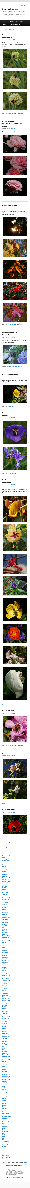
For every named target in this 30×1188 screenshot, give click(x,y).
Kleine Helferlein (6, 1113)
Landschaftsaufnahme (7, 1115)
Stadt (3, 1138)
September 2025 (6, 881)
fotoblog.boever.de (10, 9)
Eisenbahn (4, 1106)
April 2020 (4, 988)
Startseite (5, 21)
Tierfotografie (20, 113)
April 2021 (4, 968)
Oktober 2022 (5, 939)
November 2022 (6, 937)
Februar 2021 (5, 972)
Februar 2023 (5, 932)
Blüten (3, 704)
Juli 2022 (4, 944)
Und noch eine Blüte (10, 374)
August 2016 (5, 1061)
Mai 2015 (4, 1086)
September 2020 (6, 980)
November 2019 (6, 997)
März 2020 (4, 990)
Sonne (3, 1133)
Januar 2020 (5, 993)
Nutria (3, 857)
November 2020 (6, 977)
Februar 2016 (5, 1071)
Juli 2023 (4, 924)
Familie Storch (5, 860)
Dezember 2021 (6, 955)
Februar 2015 (5, 1091)
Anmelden (4, 1154)
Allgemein (4, 1100)
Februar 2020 (5, 992)
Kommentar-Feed (6, 1157)
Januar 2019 (5, 1013)
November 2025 (6, 878)
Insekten (12, 114)
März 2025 (4, 891)
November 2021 (6, 957)
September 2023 (6, 921)
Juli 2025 (4, 884)
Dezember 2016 (6, 1054)
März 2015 (4, 1089)
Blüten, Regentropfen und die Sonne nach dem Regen (12, 123)
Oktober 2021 (5, 959)
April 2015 (4, 1087)
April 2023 (4, 929)
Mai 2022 (4, 947)
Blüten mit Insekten (9, 711)
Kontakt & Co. (5, 24)
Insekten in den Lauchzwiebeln (8, 36)
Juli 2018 (4, 1023)
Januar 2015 (5, 1092)
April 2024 (4, 909)
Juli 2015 (4, 1083)
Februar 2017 (5, 1051)
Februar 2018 (5, 1031)
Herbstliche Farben (9, 205)
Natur (15, 113)
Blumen (12, 113)
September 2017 (6, 1040)
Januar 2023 (5, 934)
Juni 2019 (4, 1005)
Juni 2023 (4, 926)
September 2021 (6, 960)
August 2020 (5, 982)
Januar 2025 (5, 894)
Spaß (3, 1135)
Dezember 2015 (6, 1074)
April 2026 (4, 873)
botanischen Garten (11, 489)
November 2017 (6, 1036)
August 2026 (5, 866)
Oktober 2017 (5, 1038)
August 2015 (5, 1081)
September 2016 (6, 1059)
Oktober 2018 (5, 1018)
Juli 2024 (4, 904)
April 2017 (4, 1048)
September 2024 (6, 901)
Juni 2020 (4, 985)
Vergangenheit (5, 1145)
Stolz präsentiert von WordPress (20, 1185)
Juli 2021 (4, 964)
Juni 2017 (4, 1045)
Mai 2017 (4, 1046)
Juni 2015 (4, 1084)
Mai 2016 (4, 1066)
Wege (3, 1148)
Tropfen (15, 199)
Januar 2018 (5, 1033)
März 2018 (4, 1030)
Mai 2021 (4, 967)
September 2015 (6, 1079)
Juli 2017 (4, 1043)
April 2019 (4, 1008)
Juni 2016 (4, 1064)
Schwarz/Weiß (5, 1131)
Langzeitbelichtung (6, 1116)
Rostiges (4, 1130)
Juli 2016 (4, 1063)
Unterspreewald (6, 855)
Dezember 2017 (6, 1035)
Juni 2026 (4, 869)
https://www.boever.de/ (18, 1177)
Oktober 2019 (5, 998)
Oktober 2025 (5, 879)
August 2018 (5, 1021)
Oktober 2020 (5, 978)
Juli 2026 (4, 868)
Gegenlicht (4, 1110)
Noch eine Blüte (8, 809)
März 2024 (4, 911)
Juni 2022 (4, 945)
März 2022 (4, 950)
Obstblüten (6, 753)
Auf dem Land (5, 1101)
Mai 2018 (4, 1026)
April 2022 (4, 949)
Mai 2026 (4, 871)
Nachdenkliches (6, 1120)
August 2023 (5, 922)
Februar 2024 (5, 912)
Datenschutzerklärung (15, 24)
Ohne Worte (5, 1126)
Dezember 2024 (6, 896)
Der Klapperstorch (6, 859)
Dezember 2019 (6, 995)
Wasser (4, 1146)
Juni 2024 (4, 906)
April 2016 (4, 1068)
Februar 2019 (5, 1011)
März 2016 (4, 1069)
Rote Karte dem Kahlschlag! (9, 854)
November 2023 (6, 917)
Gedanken (4, 1108)
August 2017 (5, 1041)
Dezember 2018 (6, 1015)
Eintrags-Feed (5, 1155)
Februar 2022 (5, 952)
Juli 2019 (4, 1003)
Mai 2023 (4, 927)
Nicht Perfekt (5, 1125)
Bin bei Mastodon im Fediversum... (9, 1179)
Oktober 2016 (5, 1058)
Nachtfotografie (6, 1121)
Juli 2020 (4, 983)
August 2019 (5, 1002)
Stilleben (4, 1140)
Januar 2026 (5, 876)
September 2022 (6, 940)
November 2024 (6, 897)
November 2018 (6, 1016)
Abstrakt (4, 1098)
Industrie (4, 1111)
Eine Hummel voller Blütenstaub (10, 333)
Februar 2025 (5, 892)
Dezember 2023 (6, 916)
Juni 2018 (4, 1025)
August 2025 (5, 883)
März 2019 (4, 1010)
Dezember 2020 (6, 975)
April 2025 (4, 889)
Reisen (4, 1128)
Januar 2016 (5, 1073)
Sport (3, 1136)
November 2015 (6, 1076)
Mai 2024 (4, 907)
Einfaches (4, 1105)
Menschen (4, 1118)
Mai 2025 (4, 888)
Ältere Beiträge (6, 842)
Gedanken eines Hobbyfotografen (16, 21)
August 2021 (5, 962)
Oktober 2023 (5, 919)
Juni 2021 (4, 965)
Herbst (3, 326)
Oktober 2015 (5, 1078)
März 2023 (4, 930)
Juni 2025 (4, 886)
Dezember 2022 (6, 935)
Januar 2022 (5, 954)
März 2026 (4, 874)
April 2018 (4, 1028)
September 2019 (6, 1000)
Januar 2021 (5, 973)
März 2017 (4, 1049)
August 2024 (5, 902)
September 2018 (6, 1020)
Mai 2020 (4, 987)
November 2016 (6, 1056)
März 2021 (4, 970)
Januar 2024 (5, 914)
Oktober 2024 (5, 899)
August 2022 (5, 942)
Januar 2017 (5, 1053)
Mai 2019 (4, 1007)
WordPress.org (5, 1159)
